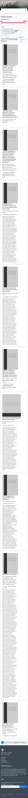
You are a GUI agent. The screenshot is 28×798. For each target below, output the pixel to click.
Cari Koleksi (23, 786)
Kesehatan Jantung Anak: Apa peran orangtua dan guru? (8, 725)
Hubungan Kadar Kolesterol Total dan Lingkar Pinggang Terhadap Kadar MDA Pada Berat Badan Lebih (9, 114)
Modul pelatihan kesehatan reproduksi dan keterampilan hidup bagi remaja (9, 206)
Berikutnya (16, 742)
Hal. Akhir (23, 742)
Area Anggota (4, 762)
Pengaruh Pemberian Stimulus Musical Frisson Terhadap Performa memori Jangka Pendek (8, 69)
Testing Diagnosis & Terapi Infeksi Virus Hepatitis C (8, 497)
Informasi (3, 757)
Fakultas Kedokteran (7, 28)
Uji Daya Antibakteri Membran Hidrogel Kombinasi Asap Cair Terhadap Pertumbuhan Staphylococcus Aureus (9, 374)
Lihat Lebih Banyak (5, 34)
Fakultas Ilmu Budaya (8, 33)
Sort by (20, 37)
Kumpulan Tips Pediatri (9, 574)
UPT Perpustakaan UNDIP (9, 31)
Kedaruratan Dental (8, 419)
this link (20, 774)
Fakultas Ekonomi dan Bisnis (10, 30)
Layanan (3, 759)
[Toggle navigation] (25, 2)
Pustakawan (4, 760)
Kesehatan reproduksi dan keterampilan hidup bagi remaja (9, 289)
